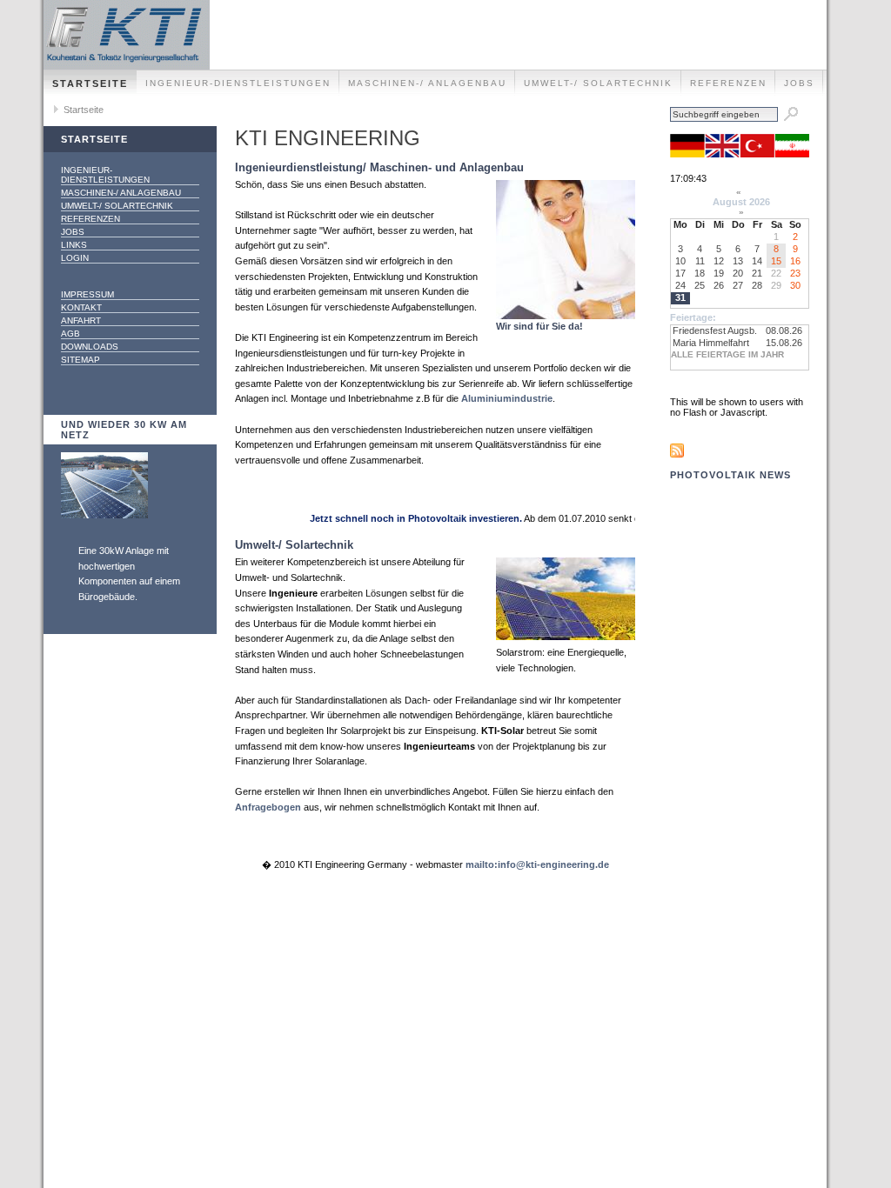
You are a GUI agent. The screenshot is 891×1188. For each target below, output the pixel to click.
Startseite (90, 83)
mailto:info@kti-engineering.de (537, 864)
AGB (70, 333)
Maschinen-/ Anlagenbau (427, 83)
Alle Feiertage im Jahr (727, 354)
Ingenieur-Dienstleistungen (238, 83)
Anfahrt (81, 320)
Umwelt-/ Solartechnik (598, 83)
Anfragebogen (268, 807)
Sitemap (80, 359)
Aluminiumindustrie (507, 398)
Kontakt (81, 307)
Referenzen (728, 83)
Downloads (89, 346)
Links (74, 245)
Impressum (87, 294)
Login (75, 258)
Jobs (799, 83)
